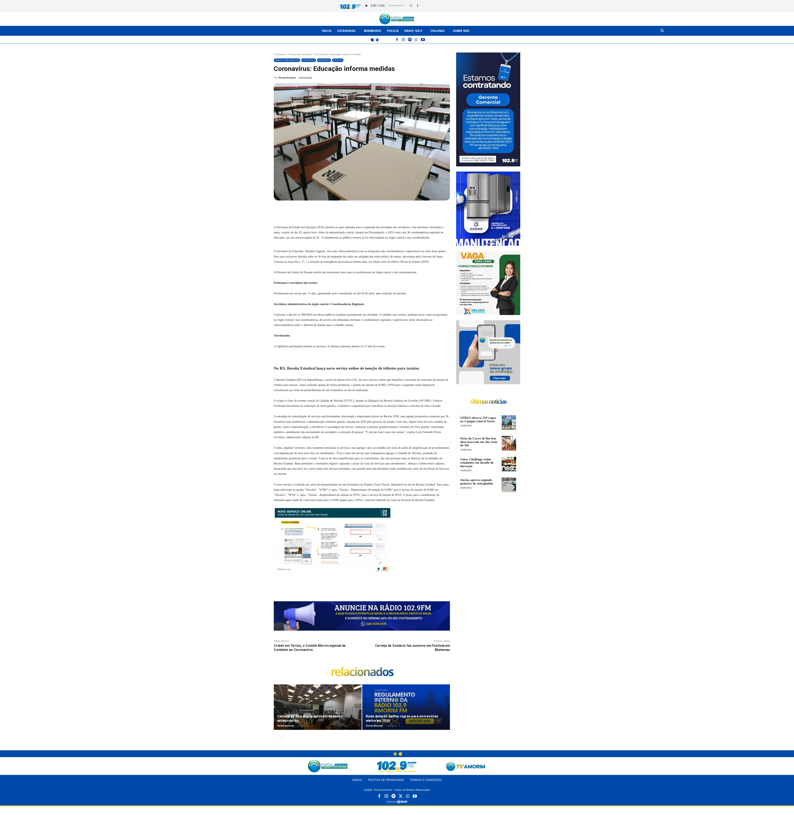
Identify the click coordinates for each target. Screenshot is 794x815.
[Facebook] (397, 40)
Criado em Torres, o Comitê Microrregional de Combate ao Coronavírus (310, 648)
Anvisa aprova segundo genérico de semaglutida (476, 481)
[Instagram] (403, 40)
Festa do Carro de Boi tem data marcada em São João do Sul (478, 442)
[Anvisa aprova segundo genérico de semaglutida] (509, 484)
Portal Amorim (287, 77)
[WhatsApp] (416, 40)
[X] (320, 210)
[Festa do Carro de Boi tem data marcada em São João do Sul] (509, 443)
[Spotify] (410, 40)
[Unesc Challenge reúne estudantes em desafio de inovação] (509, 464)
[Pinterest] (330, 210)
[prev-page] (276, 737)
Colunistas (280, 54)
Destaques (324, 60)
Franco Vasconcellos (300, 54)
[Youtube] (414, 796)
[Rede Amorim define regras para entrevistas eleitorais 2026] (406, 711)
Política (337, 60)
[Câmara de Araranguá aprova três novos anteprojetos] (318, 711)
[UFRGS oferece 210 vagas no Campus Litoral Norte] (509, 422)
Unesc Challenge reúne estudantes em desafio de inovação (477, 463)
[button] (662, 31)
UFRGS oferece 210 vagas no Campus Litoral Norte (478, 419)
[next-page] (283, 737)
